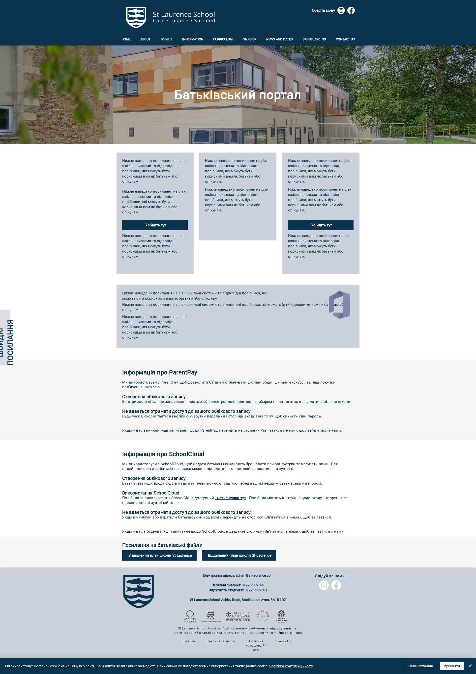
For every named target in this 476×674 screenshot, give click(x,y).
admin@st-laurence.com (254, 575)
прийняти (452, 666)
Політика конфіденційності (291, 666)
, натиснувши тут (230, 498)
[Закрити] (470, 666)
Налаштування (420, 666)
